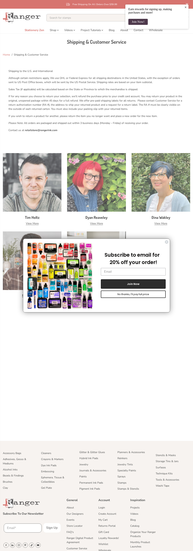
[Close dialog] (166, 242)
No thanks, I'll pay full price (133, 294)
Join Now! (138, 21)
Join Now (133, 284)
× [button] (186, 7)
